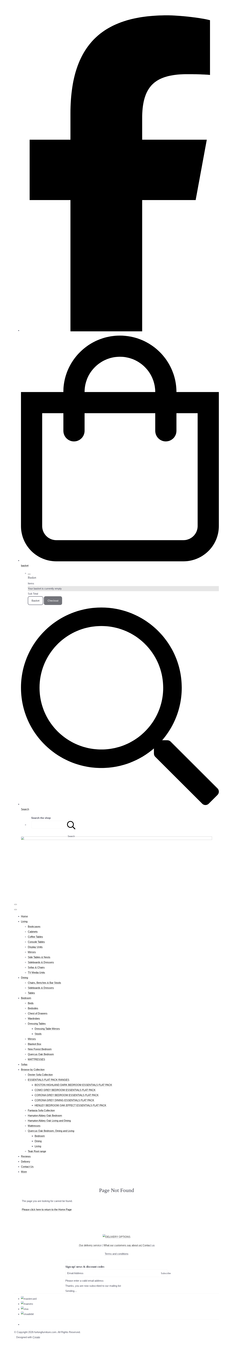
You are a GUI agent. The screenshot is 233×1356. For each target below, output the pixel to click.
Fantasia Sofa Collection (41, 1110)
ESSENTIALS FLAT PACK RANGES (48, 1079)
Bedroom (26, 998)
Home (24, 916)
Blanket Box (34, 1044)
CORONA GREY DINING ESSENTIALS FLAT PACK (64, 1100)
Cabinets (33, 931)
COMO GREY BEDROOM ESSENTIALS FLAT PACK (65, 1090)
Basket (35, 600)
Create (36, 1337)
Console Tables (36, 941)
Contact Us (27, 1166)
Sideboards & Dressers (41, 962)
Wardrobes (34, 1018)
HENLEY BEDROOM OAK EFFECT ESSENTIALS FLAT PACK (70, 1105)
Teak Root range (37, 1151)
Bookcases (34, 926)
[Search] (71, 825)
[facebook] (120, 330)
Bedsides (33, 1008)
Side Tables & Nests (39, 957)
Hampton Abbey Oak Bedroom (45, 1115)
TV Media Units (36, 972)
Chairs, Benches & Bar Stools (44, 982)
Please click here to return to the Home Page (47, 1209)
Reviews (26, 1156)
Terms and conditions (116, 1253)
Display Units (35, 946)
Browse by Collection (33, 1069)
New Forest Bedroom (40, 1049)
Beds (31, 1003)
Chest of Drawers (37, 1013)
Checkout (53, 600)
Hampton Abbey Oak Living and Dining (49, 1120)
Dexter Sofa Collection (40, 1074)
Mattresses (34, 1125)
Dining (24, 977)
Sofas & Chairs (36, 967)
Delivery (25, 1161)
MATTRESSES (36, 1059)
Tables (31, 992)
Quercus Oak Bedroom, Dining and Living (51, 1130)
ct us (149, 1245)
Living (24, 921)
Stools (38, 1033)
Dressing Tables (37, 1023)
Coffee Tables (35, 936)
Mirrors (32, 952)
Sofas (24, 1064)
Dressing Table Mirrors (47, 1028)
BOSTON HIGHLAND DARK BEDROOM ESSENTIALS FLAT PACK (73, 1084)
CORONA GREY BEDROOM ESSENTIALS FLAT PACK (67, 1095)
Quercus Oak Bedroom (41, 1054)
